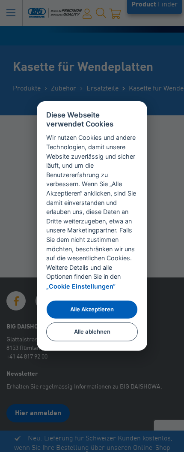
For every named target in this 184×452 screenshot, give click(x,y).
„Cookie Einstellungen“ (81, 286)
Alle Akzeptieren (92, 309)
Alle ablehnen (92, 331)
